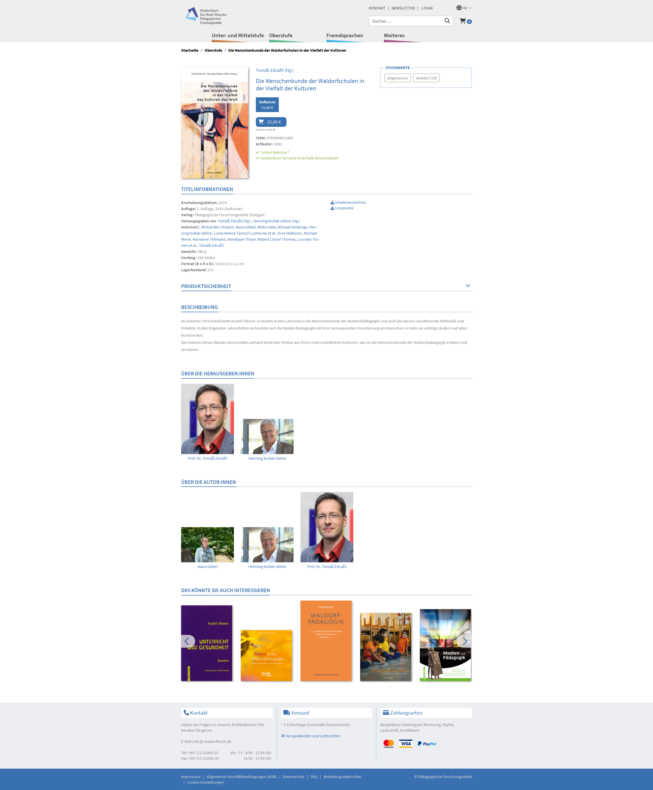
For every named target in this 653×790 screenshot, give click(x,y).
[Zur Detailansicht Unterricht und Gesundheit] (207, 643)
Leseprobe (344, 207)
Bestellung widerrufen (342, 776)
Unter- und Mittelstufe (238, 35)
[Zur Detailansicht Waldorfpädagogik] (326, 641)
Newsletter (403, 7)
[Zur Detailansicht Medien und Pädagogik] (446, 645)
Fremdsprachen (344, 35)
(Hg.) (275, 70)
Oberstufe (281, 35)
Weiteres (394, 35)
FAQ (313, 776)
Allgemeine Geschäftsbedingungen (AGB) (242, 776)
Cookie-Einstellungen (205, 782)
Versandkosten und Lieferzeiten (312, 735)
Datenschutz (293, 776)
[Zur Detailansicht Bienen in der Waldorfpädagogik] (267, 655)
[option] (207, 422)
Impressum (190, 776)
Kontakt (377, 7)
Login (427, 7)
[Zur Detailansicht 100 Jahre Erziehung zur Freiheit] (386, 647)
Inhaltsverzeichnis (350, 202)
